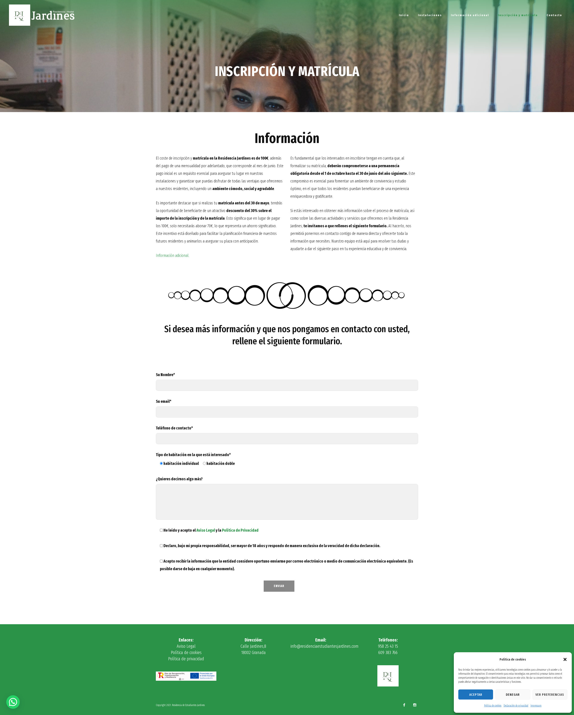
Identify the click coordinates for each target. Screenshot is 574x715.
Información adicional (470, 15)
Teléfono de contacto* (174, 428)
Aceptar (475, 695)
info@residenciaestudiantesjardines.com (324, 646)
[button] (565, 659)
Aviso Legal (205, 530)
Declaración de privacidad (516, 705)
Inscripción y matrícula (518, 15)
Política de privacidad (186, 658)
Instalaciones (430, 15)
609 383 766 (388, 652)
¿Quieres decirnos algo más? (179, 479)
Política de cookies (492, 705)
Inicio (404, 15)
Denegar (513, 695)
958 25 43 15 (388, 646)
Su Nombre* (165, 374)
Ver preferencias (549, 695)
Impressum (536, 705)
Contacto (554, 15)
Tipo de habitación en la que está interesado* (193, 454)
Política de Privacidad (240, 530)
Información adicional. (172, 255)
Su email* (163, 401)
